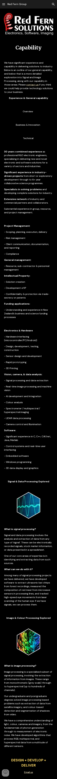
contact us (32, 84)
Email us (28, 772)
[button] (3, 4)
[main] (28, 47)
